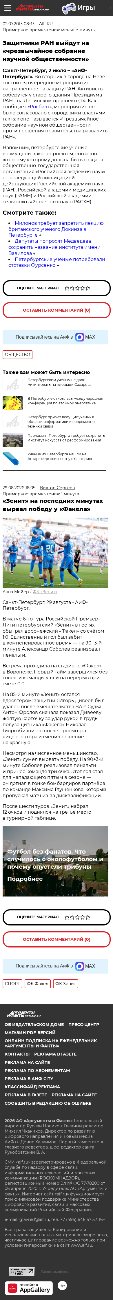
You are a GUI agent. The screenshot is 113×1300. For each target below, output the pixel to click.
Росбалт (40, 106)
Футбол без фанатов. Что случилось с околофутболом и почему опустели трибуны (55, 859)
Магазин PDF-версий (30, 1032)
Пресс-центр (83, 1024)
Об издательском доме (34, 1024)
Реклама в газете (55, 1054)
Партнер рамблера (54, 1271)
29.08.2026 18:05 (19, 487)
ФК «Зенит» (45, 591)
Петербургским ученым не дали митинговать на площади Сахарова (60, 382)
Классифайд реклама (32, 1086)
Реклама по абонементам (37, 1070)
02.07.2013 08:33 (18, 23)
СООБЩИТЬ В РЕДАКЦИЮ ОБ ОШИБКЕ (48, 1103)
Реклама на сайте (27, 1062)
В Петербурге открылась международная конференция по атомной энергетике (65, 400)
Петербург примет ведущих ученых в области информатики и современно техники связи (61, 421)
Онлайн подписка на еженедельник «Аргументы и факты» (51, 1043)
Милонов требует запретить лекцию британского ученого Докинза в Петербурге (56, 229)
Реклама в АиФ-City (29, 1078)
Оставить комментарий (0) (56, 310)
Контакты (17, 1054)
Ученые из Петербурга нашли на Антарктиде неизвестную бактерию (60, 456)
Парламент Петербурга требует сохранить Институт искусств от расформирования (66, 437)
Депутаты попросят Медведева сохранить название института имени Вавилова (54, 247)
